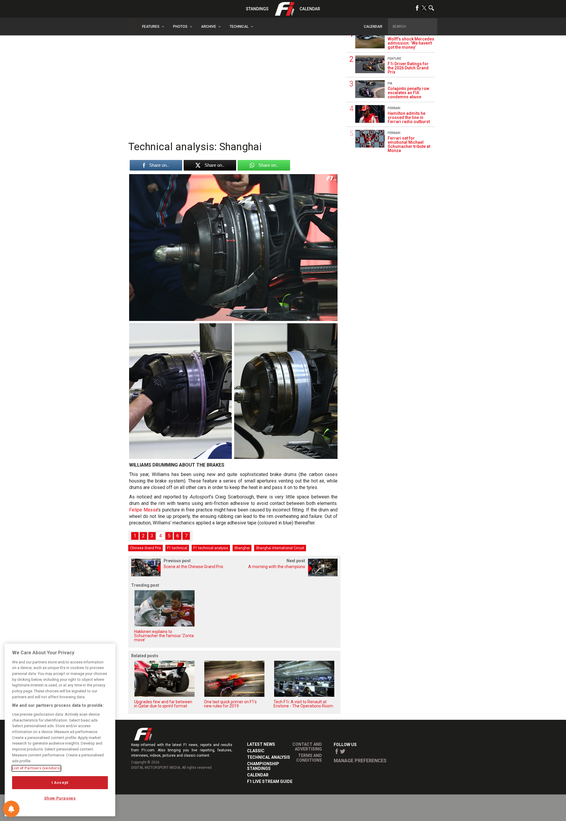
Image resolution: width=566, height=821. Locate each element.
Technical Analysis (268, 757)
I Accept (60, 782)
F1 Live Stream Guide (269, 781)
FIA (390, 83)
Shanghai (242, 548)
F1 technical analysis (210, 548)
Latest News (261, 744)
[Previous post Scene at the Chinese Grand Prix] (181, 575)
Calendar (310, 8)
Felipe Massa (143, 510)
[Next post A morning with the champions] (287, 575)
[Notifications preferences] (11, 809)
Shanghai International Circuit (280, 548)
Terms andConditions (309, 758)
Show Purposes (60, 798)
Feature (394, 58)
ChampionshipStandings (263, 766)
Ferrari (394, 108)
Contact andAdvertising (307, 746)
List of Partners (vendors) (36, 768)
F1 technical (177, 548)
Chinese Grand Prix (145, 548)
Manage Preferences (360, 760)
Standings (257, 8)
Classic (255, 750)
